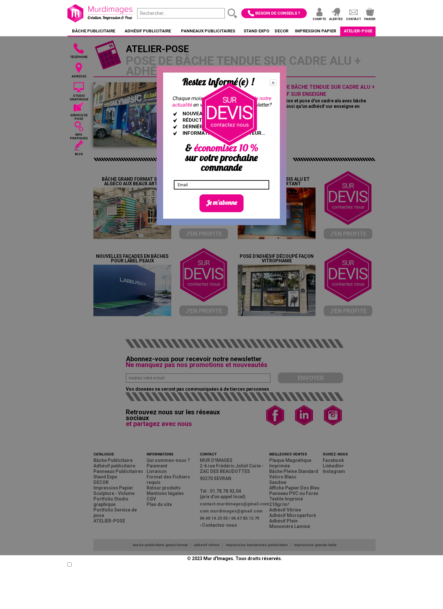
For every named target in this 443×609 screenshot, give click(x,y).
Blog (79, 154)
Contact (353, 19)
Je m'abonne (221, 202)
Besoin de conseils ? (277, 13)
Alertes (336, 19)
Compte (319, 19)
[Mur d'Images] (99, 13)
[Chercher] (232, 13)
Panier (370, 19)
